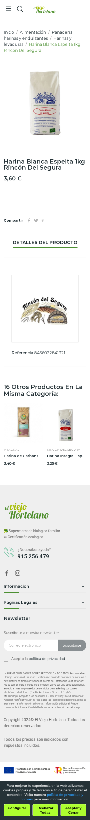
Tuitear (36, 220)
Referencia (22, 352)
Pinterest (43, 220)
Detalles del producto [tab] (45, 242)
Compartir (29, 220)
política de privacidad (47, 658)
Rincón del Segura (63, 449)
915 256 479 (33, 556)
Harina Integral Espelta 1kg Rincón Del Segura (66, 456)
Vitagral (11, 449)
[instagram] (18, 573)
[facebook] (7, 573)
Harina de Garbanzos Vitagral (23, 456)
